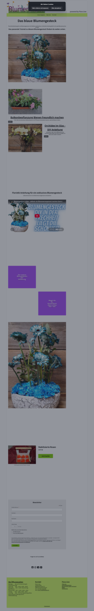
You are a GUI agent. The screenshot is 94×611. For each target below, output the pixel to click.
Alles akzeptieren (56, 8)
